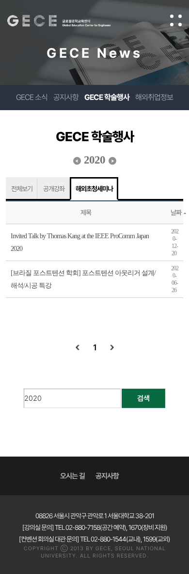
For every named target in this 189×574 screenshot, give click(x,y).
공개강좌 (53, 189)
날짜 (176, 212)
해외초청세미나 (94, 189)
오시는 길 (72, 476)
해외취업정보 (154, 97)
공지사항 (66, 97)
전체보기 (21, 189)
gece (68, 21)
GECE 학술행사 (106, 97)
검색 (143, 398)
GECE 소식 (31, 97)
